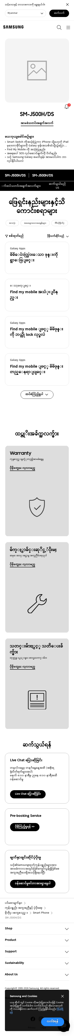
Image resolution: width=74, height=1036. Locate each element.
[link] (66, 106)
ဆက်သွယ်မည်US (57, 186)
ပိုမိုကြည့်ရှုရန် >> (25, 826)
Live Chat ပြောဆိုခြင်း (28, 794)
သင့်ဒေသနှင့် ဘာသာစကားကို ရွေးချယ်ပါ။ (25, 5)
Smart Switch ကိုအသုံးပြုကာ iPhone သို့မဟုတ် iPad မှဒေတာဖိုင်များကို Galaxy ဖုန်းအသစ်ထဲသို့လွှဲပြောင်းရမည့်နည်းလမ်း (37, 144)
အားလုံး (12, 223)
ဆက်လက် (59, 13)
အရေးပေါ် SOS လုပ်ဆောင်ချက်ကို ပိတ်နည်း (32, 154)
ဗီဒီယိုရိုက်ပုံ (59, 223)
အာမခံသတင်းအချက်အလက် (37, 123)
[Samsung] (12, 27)
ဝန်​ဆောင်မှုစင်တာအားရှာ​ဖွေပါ (33, 883)
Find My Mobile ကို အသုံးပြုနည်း (26, 150)
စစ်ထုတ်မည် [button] (16, 236)
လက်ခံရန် (52, 1021)
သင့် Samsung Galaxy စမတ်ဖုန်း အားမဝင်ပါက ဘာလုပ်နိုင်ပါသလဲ (36, 159)
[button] (37, 258)
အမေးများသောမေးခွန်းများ (35, 223)
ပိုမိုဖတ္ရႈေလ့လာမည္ (22, 468)
